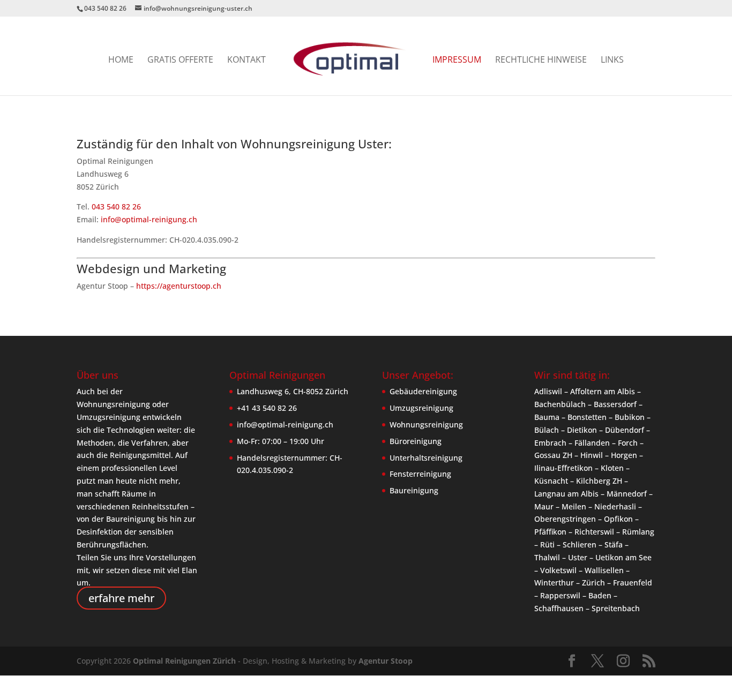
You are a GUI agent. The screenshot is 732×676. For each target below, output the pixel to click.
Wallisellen (604, 570)
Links (612, 60)
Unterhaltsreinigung (426, 458)
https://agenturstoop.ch (178, 286)
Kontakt (246, 60)
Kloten (612, 468)
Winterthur (554, 582)
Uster (577, 557)
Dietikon (582, 430)
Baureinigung (414, 490)
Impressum (456, 60)
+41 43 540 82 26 (267, 408)
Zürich (593, 582)
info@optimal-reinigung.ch (149, 219)
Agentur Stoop (385, 661)
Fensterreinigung (420, 474)
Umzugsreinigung (421, 408)
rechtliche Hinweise (541, 60)
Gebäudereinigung (423, 391)
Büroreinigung (416, 441)
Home (120, 60)
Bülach (546, 430)
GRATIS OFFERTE (180, 60)
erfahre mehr (121, 598)
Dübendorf (624, 430)
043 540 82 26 (116, 206)
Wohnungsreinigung (426, 424)
